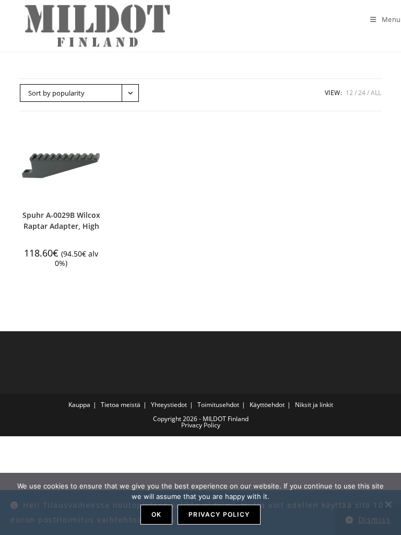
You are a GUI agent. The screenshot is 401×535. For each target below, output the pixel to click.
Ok (156, 514)
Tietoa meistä (120, 404)
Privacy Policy (200, 425)
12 (349, 92)
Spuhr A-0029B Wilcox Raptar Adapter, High (61, 220)
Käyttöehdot (267, 404)
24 (361, 92)
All (376, 92)
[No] (388, 504)
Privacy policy (219, 514)
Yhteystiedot (169, 404)
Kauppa (79, 404)
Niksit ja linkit (314, 404)
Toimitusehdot (218, 404)
